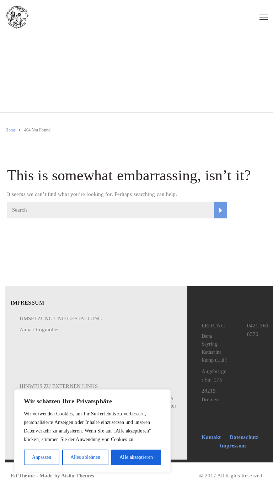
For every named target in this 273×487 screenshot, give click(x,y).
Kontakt (211, 437)
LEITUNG (213, 325)
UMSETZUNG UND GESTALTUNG (61, 318)
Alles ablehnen (85, 457)
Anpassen (41, 457)
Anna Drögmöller (39, 329)
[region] (92, 431)
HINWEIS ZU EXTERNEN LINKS (59, 386)
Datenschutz (244, 437)
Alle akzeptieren (136, 457)
